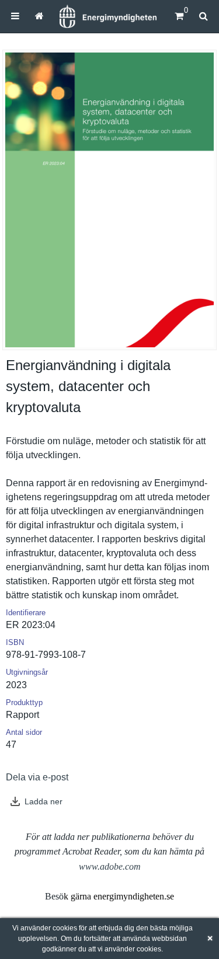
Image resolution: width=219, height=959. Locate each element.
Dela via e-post (37, 777)
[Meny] (15, 16)
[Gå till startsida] (39, 16)
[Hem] (108, 16)
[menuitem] (15, 16)
